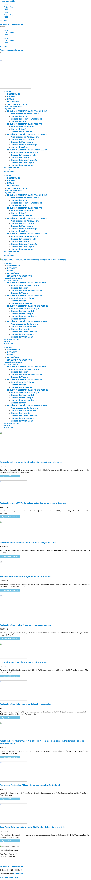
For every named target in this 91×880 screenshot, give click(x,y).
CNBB (6, 9)
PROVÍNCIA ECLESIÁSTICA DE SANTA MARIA (27, 149)
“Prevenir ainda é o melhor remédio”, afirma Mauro (24, 662)
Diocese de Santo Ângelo (22, 162)
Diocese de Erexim (19, 116)
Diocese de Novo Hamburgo (24, 144)
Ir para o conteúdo (7, 1)
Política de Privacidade (9, 877)
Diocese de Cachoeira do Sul (24, 155)
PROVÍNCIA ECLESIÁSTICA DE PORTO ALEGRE (27, 134)
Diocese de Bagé (18, 129)
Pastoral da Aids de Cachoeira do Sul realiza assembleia (26, 704)
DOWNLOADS (9, 172)
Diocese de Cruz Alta (20, 157)
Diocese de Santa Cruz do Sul (24, 160)
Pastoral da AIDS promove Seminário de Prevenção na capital (28, 542)
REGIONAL (8, 91)
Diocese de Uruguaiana (22, 165)
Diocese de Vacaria (20, 121)
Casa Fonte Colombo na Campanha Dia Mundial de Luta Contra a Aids (32, 827)
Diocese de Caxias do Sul (22, 139)
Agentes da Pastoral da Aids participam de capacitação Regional (30, 785)
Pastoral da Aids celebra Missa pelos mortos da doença (25, 625)
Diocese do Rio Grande (21, 131)
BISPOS (10, 99)
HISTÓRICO (12, 96)
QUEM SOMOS (13, 94)
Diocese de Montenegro (22, 142)
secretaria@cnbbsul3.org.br (11, 863)
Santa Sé (7, 5)
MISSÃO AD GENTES (11, 167)
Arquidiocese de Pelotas (22, 126)
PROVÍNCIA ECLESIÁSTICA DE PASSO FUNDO (27, 111)
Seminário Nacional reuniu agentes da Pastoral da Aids (25, 576)
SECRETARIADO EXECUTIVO (19, 104)
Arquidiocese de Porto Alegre (25, 137)
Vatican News (9, 7)
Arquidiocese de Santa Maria (24, 152)
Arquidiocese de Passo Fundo (25, 113)
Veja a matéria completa (10, 476)
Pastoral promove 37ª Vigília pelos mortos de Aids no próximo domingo (33, 503)
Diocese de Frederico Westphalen (27, 118)
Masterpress (18, 874)
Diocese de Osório (19, 147)
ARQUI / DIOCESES (11, 109)
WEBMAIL (4, 21)
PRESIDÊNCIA (13, 101)
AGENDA (7, 170)
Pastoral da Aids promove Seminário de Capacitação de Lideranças (31, 462)
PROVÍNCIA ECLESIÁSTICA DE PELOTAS (24, 124)
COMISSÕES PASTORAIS (13, 106)
